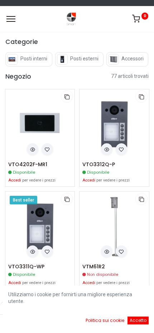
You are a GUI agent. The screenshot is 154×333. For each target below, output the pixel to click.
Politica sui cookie (105, 320)
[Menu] (11, 19)
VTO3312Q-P (98, 164)
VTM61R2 (93, 266)
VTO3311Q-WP (26, 266)
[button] (67, 96)
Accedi (14, 180)
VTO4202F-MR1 (27, 164)
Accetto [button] (138, 320)
